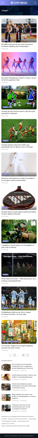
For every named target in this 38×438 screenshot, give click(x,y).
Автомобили (7, 341)
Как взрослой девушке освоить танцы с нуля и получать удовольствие (18, 79)
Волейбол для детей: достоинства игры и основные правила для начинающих (17, 45)
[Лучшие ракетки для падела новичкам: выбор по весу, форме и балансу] (19, 198)
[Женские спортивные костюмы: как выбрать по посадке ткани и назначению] (19, 164)
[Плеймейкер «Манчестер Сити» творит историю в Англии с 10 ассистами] (19, 298)
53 (23, 355)
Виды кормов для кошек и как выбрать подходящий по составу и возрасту (24, 396)
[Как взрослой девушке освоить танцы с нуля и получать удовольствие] (19, 64)
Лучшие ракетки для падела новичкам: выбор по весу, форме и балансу (18, 213)
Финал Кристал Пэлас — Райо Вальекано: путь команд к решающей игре (18, 280)
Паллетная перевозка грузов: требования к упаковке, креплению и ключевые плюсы (24, 386)
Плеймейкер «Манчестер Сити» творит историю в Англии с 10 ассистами (16, 313)
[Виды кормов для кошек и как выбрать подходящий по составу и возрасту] (6, 397)
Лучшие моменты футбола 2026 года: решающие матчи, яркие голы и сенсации (17, 146)
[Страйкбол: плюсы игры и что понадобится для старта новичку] (19, 231)
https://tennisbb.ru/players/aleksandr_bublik (15, 426)
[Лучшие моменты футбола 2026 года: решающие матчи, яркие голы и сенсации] (19, 131)
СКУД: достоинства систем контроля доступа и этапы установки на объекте (21, 407)
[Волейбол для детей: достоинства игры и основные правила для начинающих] (19, 30)
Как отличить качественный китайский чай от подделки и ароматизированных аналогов (22, 366)
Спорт (5, 40)
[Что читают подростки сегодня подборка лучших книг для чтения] (19, 332)
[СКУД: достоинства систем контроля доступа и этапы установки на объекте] (6, 408)
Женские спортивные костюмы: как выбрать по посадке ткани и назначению (18, 179)
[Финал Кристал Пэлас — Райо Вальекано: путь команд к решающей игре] (19, 265)
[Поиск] (35, 3)
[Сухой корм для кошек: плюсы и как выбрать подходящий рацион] (6, 377)
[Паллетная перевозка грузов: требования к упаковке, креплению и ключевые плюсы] (6, 387)
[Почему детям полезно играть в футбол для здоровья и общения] (19, 97)
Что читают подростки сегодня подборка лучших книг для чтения (17, 347)
